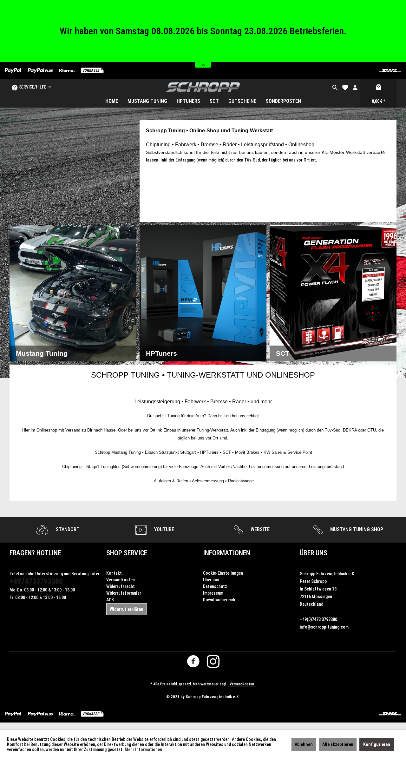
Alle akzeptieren (337, 744)
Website (259, 529)
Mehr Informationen (143, 749)
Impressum (213, 593)
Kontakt (114, 573)
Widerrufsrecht (120, 586)
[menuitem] (335, 87)
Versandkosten (120, 579)
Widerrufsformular (123, 593)
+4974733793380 (36, 581)
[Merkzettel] (345, 87)
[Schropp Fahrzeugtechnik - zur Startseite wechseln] (203, 87)
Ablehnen (304, 744)
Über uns (211, 579)
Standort (67, 529)
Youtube (163, 529)
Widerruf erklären (126, 609)
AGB (110, 599)
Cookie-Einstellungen (223, 573)
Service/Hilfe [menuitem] (32, 86)
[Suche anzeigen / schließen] (335, 87)
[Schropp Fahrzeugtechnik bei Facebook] (193, 662)
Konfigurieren (376, 744)
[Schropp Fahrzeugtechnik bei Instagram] (213, 662)
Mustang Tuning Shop (356, 529)
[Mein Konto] (355, 87)
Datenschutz (215, 586)
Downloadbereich (219, 599)
